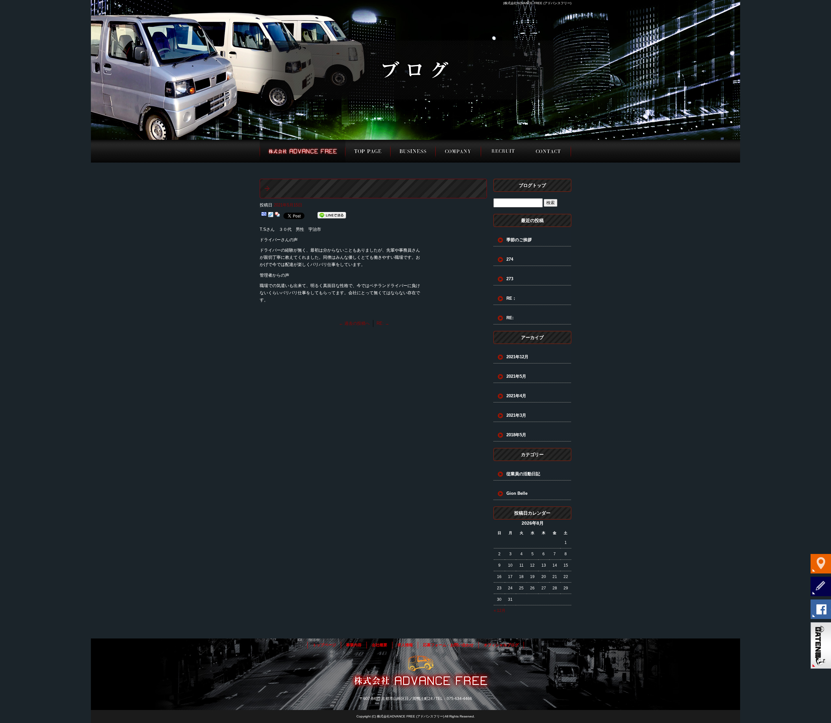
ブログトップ (532, 185)
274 (509, 259)
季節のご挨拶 (519, 239)
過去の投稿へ (354, 323)
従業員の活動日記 (523, 473)
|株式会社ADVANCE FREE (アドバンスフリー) (537, 3)
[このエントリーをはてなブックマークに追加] (264, 215)
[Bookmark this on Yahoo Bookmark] (277, 215)
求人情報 (503, 151)
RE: (383, 323)
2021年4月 (516, 395)
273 (509, 278)
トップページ (302, 151)
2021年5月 (516, 376)
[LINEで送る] (331, 215)
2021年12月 (517, 356)
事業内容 (413, 151)
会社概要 (458, 151)
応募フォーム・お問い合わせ (548, 151)
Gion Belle (516, 493)
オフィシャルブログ (501, 645)
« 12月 (499, 610)
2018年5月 (516, 434)
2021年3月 (516, 415)
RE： (511, 298)
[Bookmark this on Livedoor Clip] (270, 215)
